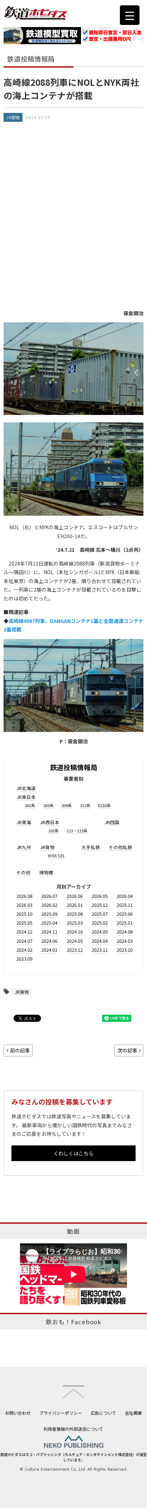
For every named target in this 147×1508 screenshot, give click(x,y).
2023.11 (100, 949)
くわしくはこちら (73, 1153)
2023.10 (125, 949)
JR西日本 (49, 822)
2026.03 (24, 904)
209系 (66, 805)
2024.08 (125, 931)
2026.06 (75, 896)
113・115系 (77, 830)
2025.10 (24, 913)
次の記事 (127, 1050)
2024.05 (75, 940)
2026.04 (125, 896)
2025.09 (49, 913)
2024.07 (24, 940)
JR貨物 (13, 117)
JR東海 (23, 822)
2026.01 (75, 904)
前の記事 (20, 1050)
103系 (53, 830)
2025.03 (75, 922)
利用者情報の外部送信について (73, 1429)
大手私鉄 (90, 847)
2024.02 (24, 949)
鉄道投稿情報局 (73, 767)
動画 (73, 1231)
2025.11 (125, 904)
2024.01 (49, 949)
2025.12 (100, 904)
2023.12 (75, 949)
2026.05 (100, 896)
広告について (103, 1413)
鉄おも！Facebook (73, 1321)
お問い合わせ (18, 1413)
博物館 (46, 872)
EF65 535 (56, 855)
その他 (23, 872)
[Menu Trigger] (130, 15)
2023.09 (24, 958)
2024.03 (125, 940)
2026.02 (49, 904)
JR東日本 (26, 797)
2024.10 (75, 931)
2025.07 (100, 913)
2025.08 (75, 913)
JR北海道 (26, 788)
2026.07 (49, 896)
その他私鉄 (120, 847)
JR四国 (112, 822)
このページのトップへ (73, 1392)
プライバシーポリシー (60, 1413)
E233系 (104, 805)
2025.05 (24, 922)
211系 (85, 805)
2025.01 (125, 922)
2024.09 (100, 931)
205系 (48, 805)
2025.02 (100, 922)
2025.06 (125, 913)
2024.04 (100, 940)
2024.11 (49, 931)
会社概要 (133, 1413)
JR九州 (23, 847)
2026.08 (24, 896)
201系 (30, 805)
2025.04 (49, 922)
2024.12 (24, 931)
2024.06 (49, 940)
